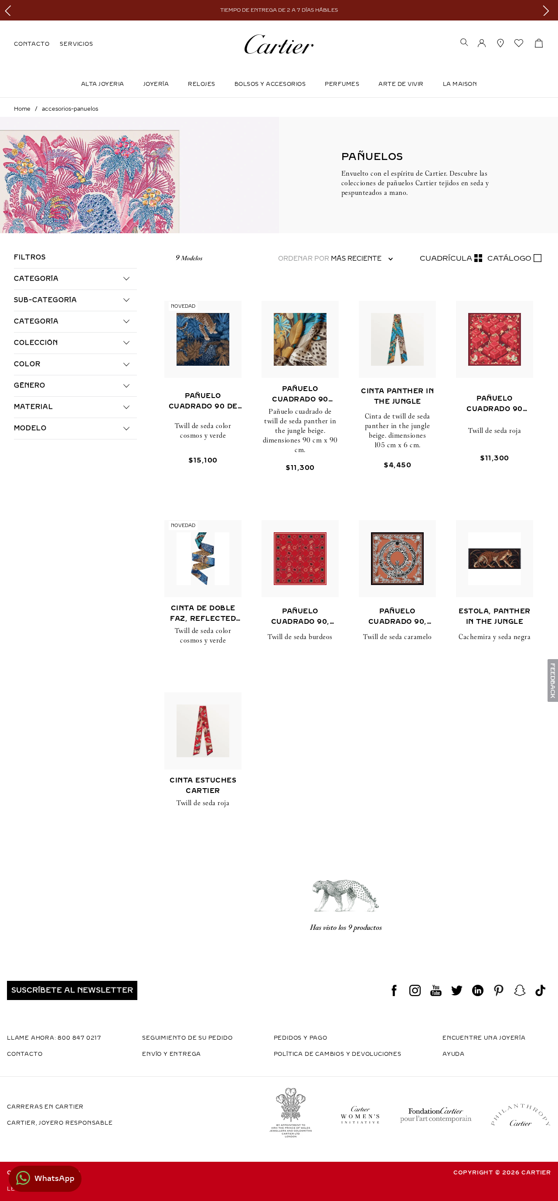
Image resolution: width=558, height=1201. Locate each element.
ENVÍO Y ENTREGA (171, 1054)
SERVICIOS (76, 44)
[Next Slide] (548, 10)
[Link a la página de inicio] (22, 108)
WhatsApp (54, 1178)
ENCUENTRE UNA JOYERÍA (484, 1038)
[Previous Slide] (10, 10)
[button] (464, 43)
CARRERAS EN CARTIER (45, 1107)
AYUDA (453, 1054)
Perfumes (342, 84)
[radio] (451, 258)
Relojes (201, 84)
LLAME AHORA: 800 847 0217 (54, 1038)
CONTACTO (31, 44)
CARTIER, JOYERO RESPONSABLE (60, 1123)
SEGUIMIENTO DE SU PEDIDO (187, 1038)
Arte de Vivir (401, 84)
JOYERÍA (156, 84)
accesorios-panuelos (70, 109)
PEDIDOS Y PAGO (300, 1038)
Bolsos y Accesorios (270, 84)
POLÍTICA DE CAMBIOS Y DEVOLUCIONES (337, 1054)
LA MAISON (460, 84)
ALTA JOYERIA (102, 84)
